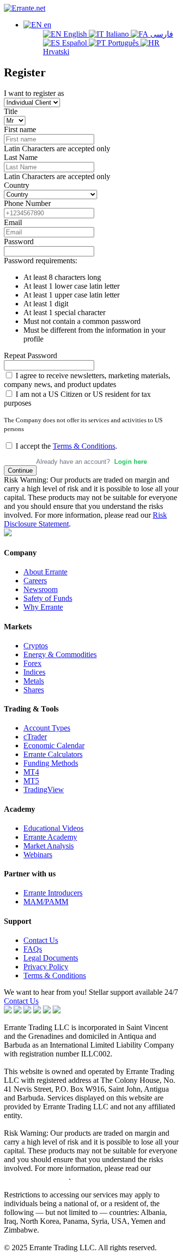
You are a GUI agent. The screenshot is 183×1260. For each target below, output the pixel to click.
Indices (34, 672)
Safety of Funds (47, 598)
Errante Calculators (52, 754)
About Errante (45, 572)
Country (16, 185)
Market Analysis (48, 846)
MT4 (31, 772)
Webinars (37, 854)
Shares (33, 690)
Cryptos (35, 645)
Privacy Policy (45, 966)
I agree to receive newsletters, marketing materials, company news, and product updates (87, 380)
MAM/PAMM (45, 901)
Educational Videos (53, 828)
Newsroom (40, 589)
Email (13, 222)
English (75, 34)
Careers (35, 580)
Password (19, 241)
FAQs (32, 949)
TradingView (43, 789)
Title (11, 111)
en (46, 25)
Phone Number (27, 203)
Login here (130, 461)
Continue (20, 470)
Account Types (46, 728)
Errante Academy (50, 837)
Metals (33, 681)
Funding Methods (50, 763)
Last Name (21, 157)
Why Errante (43, 607)
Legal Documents (50, 958)
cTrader (35, 737)
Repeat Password (30, 355)
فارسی (160, 34)
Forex (32, 663)
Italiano (117, 34)
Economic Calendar (53, 745)
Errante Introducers (52, 893)
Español (74, 43)
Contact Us (40, 940)
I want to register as (34, 93)
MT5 (31, 781)
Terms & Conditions (84, 446)
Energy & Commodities (60, 654)
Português (123, 43)
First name (20, 129)
